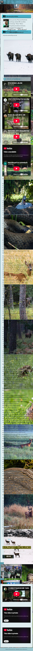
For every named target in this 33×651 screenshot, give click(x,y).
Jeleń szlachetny (14, 78)
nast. (9, 541)
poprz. (9, 539)
